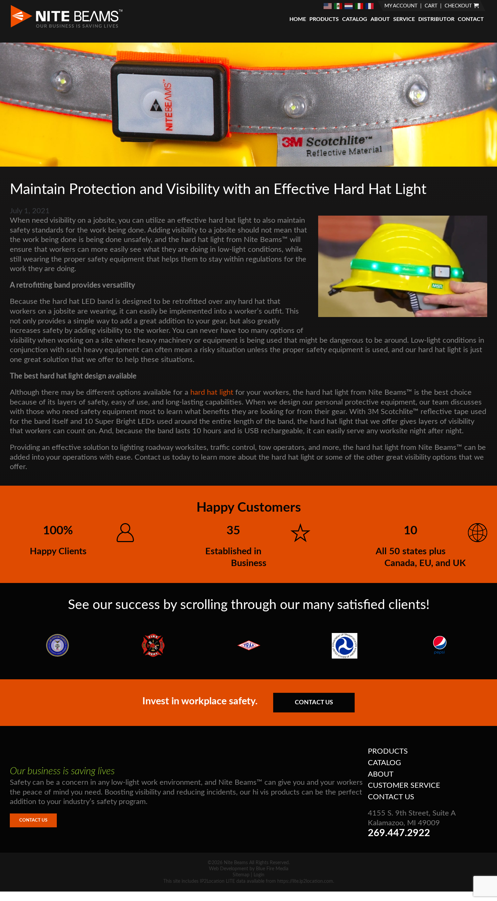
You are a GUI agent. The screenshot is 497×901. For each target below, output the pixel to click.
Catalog (354, 19)
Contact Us (314, 703)
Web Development (228, 869)
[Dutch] (349, 5)
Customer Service (404, 785)
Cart (431, 5)
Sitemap (241, 875)
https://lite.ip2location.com (305, 881)
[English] (328, 5)
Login (259, 875)
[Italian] (359, 5)
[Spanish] (338, 5)
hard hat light (211, 392)
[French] (369, 5)
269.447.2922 (399, 833)
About (380, 19)
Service (404, 19)
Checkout (458, 5)
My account (401, 5)
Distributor (436, 19)
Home (297, 19)
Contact (471, 19)
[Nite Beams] (66, 27)
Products (324, 19)
